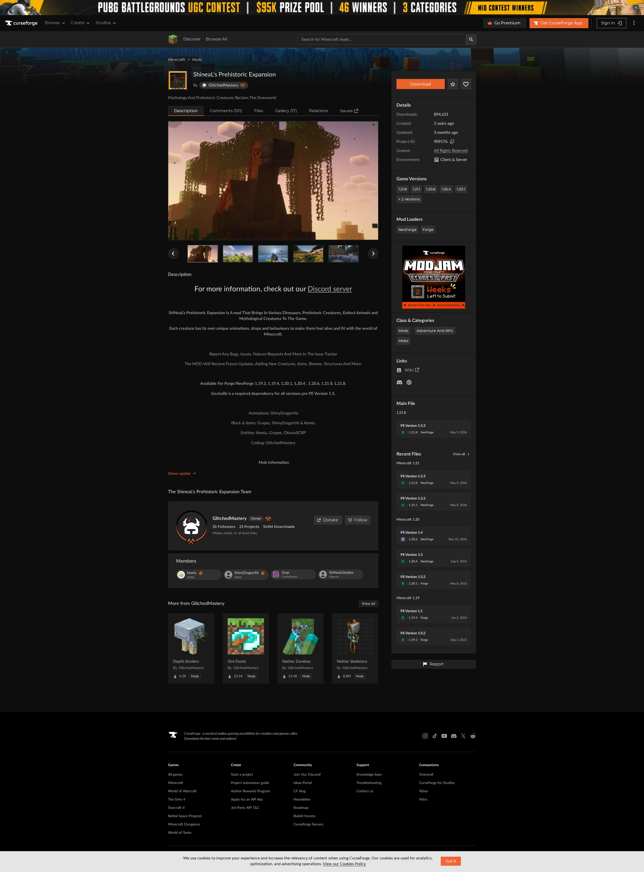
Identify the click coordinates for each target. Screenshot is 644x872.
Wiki (409, 370)
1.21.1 (416, 189)
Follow (360, 520)
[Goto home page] (22, 23)
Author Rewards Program (250, 791)
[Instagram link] (425, 736)
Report (437, 664)
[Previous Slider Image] (173, 253)
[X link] (463, 736)
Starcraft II (176, 808)
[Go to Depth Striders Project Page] (191, 648)
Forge (428, 229)
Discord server (330, 289)
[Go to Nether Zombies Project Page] (300, 648)
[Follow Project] (466, 84)
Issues (346, 110)
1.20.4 (446, 189)
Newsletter (302, 799)
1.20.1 (461, 189)
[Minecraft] (173, 39)
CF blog (299, 791)
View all (459, 454)
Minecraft (176, 59)
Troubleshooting (368, 783)
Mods (197, 59)
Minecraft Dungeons (184, 824)
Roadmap (301, 808)
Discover (192, 39)
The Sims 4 (176, 799)
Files (258, 110)
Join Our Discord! (307, 774)
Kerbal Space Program (185, 816)
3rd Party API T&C (245, 808)
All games (175, 774)
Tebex (423, 791)
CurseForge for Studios (437, 783)
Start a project (242, 774)
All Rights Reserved (451, 151)
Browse (52, 22)
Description (186, 110)
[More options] (634, 23)
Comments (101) (226, 110)
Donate (330, 520)
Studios (103, 22)
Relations (318, 110)
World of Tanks (179, 833)
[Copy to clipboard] (452, 141)
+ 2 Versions (409, 199)
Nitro (423, 799)
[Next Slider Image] (373, 253)
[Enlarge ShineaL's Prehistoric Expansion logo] (177, 80)
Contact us (364, 791)
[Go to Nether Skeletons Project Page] (355, 648)
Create (78, 22)
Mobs (403, 341)
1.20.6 (430, 189)
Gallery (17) (286, 110)
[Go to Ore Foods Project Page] (246, 648)
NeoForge (407, 229)
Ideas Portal (303, 783)
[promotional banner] (322, 7)
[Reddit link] (473, 736)
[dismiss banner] (636, 8)
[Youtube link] (444, 736)
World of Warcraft (182, 791)
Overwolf (426, 774)
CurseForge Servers (308, 824)
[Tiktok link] (435, 736)
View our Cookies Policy (344, 864)
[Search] (471, 39)
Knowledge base (369, 774)
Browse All (216, 39)
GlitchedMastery (230, 518)
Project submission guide (250, 783)
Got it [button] (451, 861)
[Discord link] (454, 736)
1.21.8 (402, 189)
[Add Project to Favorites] (453, 84)
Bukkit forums (304, 816)
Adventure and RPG (435, 330)
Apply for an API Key (247, 799)
